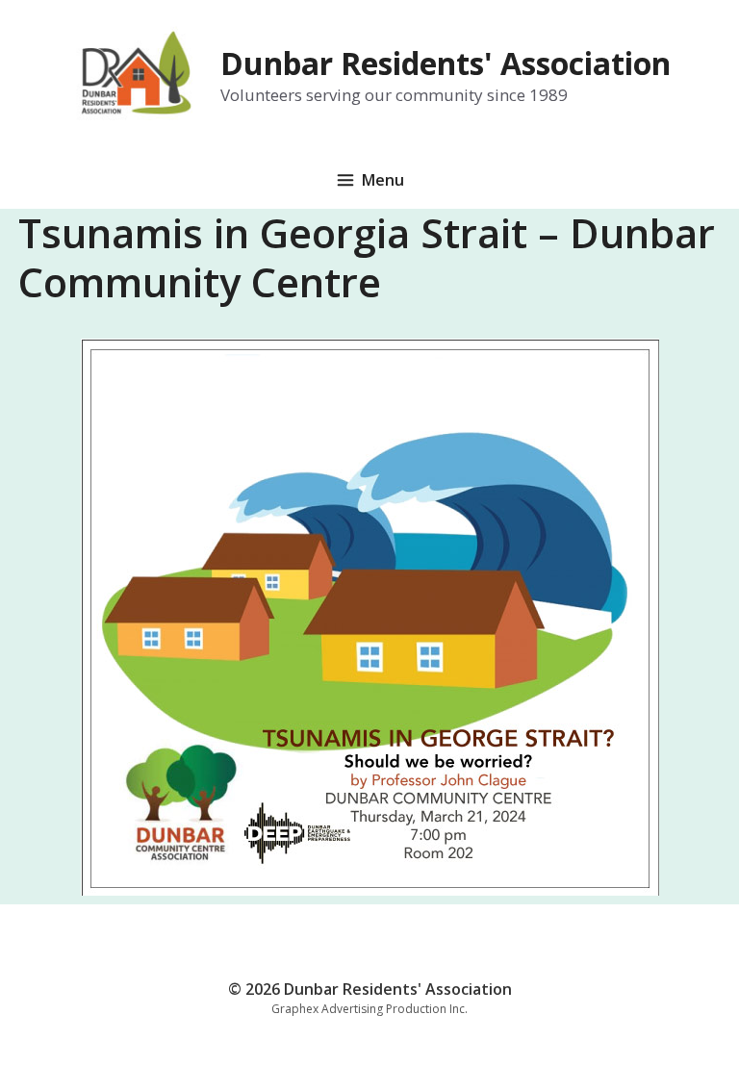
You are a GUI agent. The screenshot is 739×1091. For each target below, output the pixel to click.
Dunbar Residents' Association (445, 63)
